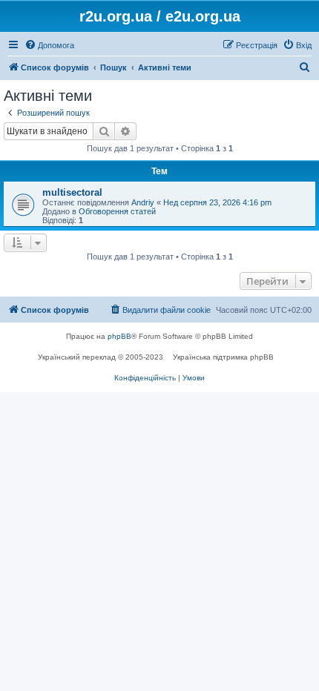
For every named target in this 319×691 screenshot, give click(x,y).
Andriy (142, 202)
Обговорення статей (117, 211)
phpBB (119, 336)
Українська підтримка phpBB (223, 357)
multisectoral (72, 192)
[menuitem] (49, 45)
